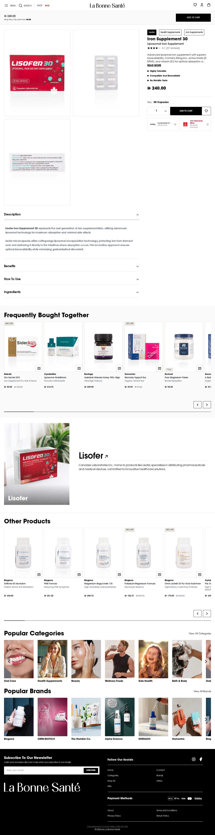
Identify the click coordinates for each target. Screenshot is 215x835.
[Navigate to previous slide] (9, 661)
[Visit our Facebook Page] (201, 760)
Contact (161, 770)
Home (110, 770)
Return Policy (163, 816)
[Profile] (202, 5)
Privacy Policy (114, 816)
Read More (154, 66)
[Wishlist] (195, 5)
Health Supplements (170, 32)
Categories (113, 776)
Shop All (111, 781)
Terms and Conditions (167, 811)
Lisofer (152, 32)
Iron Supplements (194, 32)
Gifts (110, 786)
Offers (159, 781)
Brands (160, 776)
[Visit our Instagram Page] (193, 760)
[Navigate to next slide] (206, 661)
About (111, 811)
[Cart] (209, 5)
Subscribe (90, 770)
